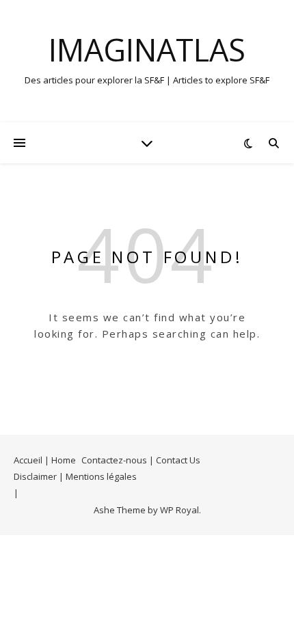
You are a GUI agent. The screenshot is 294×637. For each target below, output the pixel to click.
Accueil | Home (45, 460)
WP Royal (179, 510)
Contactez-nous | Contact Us (140, 460)
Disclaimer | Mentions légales (75, 476)
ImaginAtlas (147, 49)
